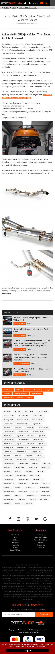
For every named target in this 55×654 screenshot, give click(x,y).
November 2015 (9, 499)
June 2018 (18, 471)
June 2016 (45, 491)
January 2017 (29, 487)
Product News (36, 393)
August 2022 (8, 436)
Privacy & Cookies (41, 537)
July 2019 (35, 463)
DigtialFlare (35, 632)
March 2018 (8, 475)
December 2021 (9, 440)
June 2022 (30, 436)
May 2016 (7, 495)
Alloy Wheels (15, 535)
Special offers (8, 397)
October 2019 (23, 463)
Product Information (21, 393)
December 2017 (9, 479)
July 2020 (7, 455)
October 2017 (38, 479)
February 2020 (21, 459)
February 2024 (38, 416)
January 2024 (8, 420)
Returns (40, 542)
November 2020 (37, 447)
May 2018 (29, 471)
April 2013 (7, 503)
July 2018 (7, 471)
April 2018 (40, 471)
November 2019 (9, 463)
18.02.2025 (31, 372)
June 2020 (18, 455)
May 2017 (7, 487)
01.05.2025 (30, 332)
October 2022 (23, 432)
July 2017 (35, 483)
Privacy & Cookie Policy (36, 646)
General (37, 390)
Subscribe (44, 614)
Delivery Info (41, 545)
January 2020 (34, 459)
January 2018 (34, 475)
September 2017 (9, 483)
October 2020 (8, 451)
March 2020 (8, 459)
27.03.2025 (31, 359)
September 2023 (22, 424)
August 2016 (23, 491)
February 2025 (42, 412)
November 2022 (9, 432)
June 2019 (46, 463)
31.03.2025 (31, 345)
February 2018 (21, 475)
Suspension (15, 545)
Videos (29, 397)
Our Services (40, 535)
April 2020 (40, 455)
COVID (19, 390)
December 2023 (22, 420)
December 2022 (43, 428)
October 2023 (8, 424)
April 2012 (18, 503)
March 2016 (18, 495)
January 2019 (19, 467)
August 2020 (36, 451)
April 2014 (43, 499)
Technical (20, 397)
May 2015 (22, 499)
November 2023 (37, 420)
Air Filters (15, 540)
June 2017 (45, 483)
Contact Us (40, 547)
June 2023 (18, 428)
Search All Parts (15, 550)
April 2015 (33, 499)
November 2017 (24, 479)
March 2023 (30, 428)
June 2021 (30, 443)
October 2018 (32, 467)
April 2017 (18, 487)
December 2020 (22, 447)
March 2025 (29, 412)
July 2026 (7, 412)
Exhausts (15, 542)
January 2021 (8, 447)
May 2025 (18, 412)
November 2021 (24, 440)
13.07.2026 (30, 321)
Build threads (8, 390)
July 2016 (34, 491)
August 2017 (23, 483)
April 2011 (28, 503)
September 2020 (22, 451)
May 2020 (29, 455)
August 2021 (8, 443)
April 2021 (41, 443)
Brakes (15, 547)
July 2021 (19, 443)
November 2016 (9, 491)
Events (27, 390)
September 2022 (37, 432)
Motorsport (47, 390)
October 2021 (38, 440)
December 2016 (44, 487)
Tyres (15, 537)
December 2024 (9, 416)
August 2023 (36, 424)
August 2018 (45, 467)
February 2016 (31, 495)
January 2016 (45, 495)
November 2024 (24, 416)
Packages (7, 393)
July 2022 (19, 436)
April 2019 (7, 467)
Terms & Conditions (40, 540)
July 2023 (7, 428)
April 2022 (41, 436)
